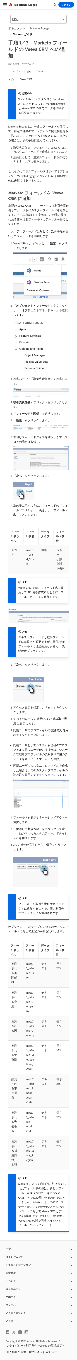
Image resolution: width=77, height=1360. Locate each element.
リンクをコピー (38, 71)
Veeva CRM (26, 79)
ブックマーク (18, 71)
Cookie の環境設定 (50, 1345)
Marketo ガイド (22, 34)
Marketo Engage (39, 28)
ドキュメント (16, 28)
